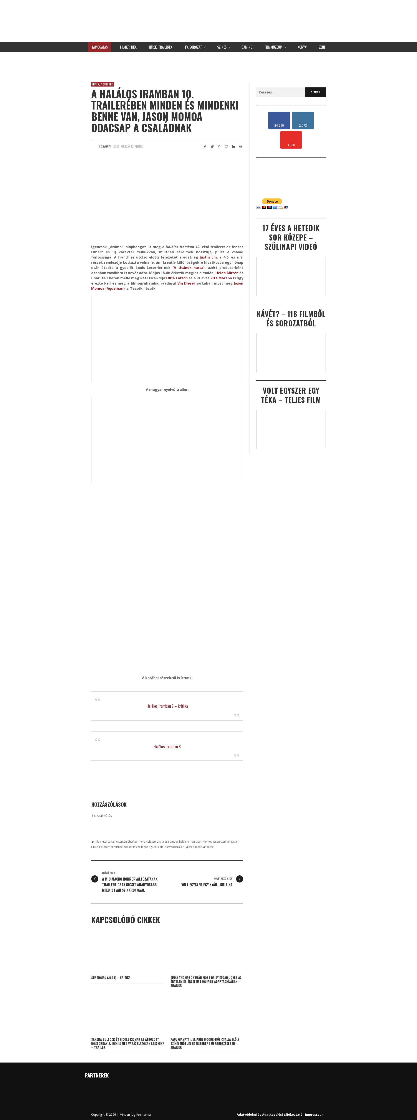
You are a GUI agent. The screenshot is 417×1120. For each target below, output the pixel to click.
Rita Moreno (221, 278)
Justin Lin (208, 257)
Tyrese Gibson (193, 847)
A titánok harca (188, 267)
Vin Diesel (186, 283)
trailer (180, 847)
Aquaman (115, 288)
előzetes (153, 841)
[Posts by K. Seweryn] (93, 146)
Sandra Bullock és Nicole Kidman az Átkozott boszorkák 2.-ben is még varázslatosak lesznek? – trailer (127, 1043)
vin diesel (208, 847)
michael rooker (123, 847)
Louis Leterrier (104, 847)
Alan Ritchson (104, 841)
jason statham (221, 841)
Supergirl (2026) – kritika (111, 977)
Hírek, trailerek (102, 84)
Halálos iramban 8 (167, 746)
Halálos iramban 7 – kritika (167, 706)
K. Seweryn (105, 146)
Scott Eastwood (166, 847)
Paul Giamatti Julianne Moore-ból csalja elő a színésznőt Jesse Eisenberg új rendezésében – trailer (204, 1043)
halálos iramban (169, 841)
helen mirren (187, 841)
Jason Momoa (203, 841)
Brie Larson (177, 278)
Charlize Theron (137, 841)
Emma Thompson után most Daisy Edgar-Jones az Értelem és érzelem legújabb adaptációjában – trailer (206, 981)
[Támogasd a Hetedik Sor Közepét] (208, 66)
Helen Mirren (226, 272)
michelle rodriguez (144, 847)
